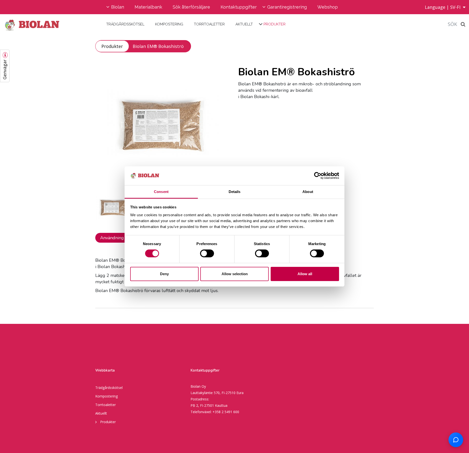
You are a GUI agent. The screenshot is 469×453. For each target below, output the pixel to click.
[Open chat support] (455, 439)
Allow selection (235, 274)
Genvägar (5, 69)
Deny (164, 274)
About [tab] (307, 192)
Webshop (327, 7)
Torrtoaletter (209, 24)
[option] (163, 127)
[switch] (207, 253)
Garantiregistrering (287, 7)
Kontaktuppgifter (239, 7)
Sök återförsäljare (191, 7)
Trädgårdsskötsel (125, 24)
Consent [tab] (161, 192)
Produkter (275, 24)
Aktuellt (244, 24)
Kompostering (169, 24)
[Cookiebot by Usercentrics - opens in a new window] (317, 175)
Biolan (117, 7)
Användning (112, 238)
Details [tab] (235, 192)
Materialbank (148, 7)
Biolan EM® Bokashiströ (158, 46)
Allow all (305, 274)
